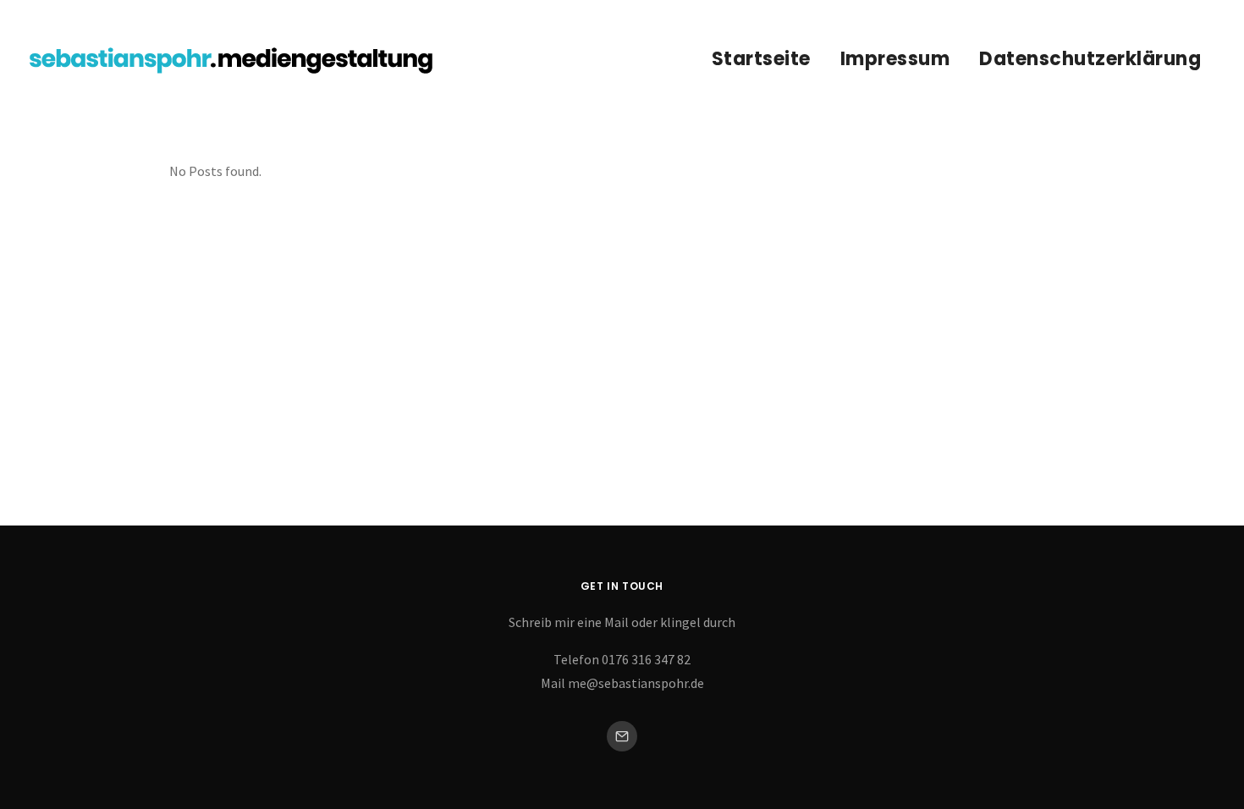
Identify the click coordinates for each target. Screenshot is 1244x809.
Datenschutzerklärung (1090, 59)
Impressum (895, 59)
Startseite (761, 59)
